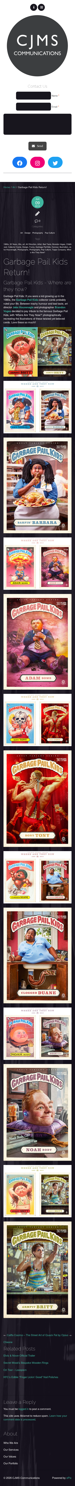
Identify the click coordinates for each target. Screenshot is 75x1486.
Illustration (63, 246)
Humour (55, 246)
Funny (32, 246)
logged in (23, 1409)
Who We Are (10, 1443)
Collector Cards (14, 246)
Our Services (11, 1449)
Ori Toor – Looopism (15, 1370)
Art (14, 187)
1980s (6, 244)
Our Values (9, 1456)
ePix (69, 1478)
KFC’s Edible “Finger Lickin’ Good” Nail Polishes (30, 1377)
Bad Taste (47, 244)
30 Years (13, 244)
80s (19, 244)
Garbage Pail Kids (43, 246)
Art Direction (31, 244)
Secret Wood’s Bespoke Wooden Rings (25, 1362)
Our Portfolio (10, 1463)
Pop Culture (50, 232)
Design (28, 232)
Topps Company (59, 249)
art (23, 244)
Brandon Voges (58, 244)
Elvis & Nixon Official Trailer (19, 1355)
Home (6, 187)
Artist (39, 244)
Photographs (22, 249)
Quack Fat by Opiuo (56, 1335)
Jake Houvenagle (23, 307)
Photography (37, 232)
